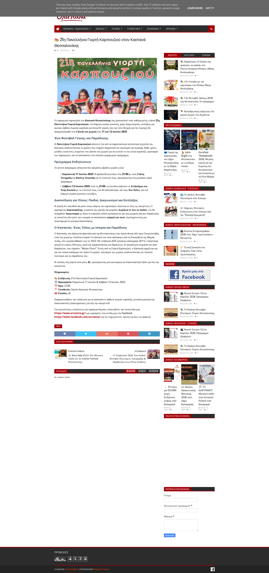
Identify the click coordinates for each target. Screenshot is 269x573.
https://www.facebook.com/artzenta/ (77, 316)
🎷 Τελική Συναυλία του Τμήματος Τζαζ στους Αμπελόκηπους (192, 251)
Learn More (195, 8)
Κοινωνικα (153, 28)
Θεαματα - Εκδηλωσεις (76, 28)
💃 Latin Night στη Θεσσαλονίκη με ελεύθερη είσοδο (188, 159)
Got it (210, 8)
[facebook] (212, 569)
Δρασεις (100, 28)
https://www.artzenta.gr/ (70, 313)
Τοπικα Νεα (133, 28)
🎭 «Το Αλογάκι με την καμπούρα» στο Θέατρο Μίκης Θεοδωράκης (195, 85)
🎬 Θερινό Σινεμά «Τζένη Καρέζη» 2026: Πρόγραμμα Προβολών (194, 297)
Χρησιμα (171, 28)
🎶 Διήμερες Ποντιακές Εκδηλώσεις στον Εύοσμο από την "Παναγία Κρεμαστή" (195, 212)
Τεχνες (116, 28)
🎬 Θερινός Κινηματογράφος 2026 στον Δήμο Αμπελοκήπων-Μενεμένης (196, 235)
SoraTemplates (71, 569)
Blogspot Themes (101, 569)
